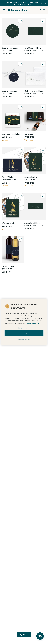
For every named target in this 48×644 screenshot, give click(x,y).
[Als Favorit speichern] (20, 21)
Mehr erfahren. (33, 323)
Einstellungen (23, 328)
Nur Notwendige (24, 339)
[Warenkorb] (44, 10)
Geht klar (24, 333)
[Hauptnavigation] (4, 10)
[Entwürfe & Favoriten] (39, 10)
